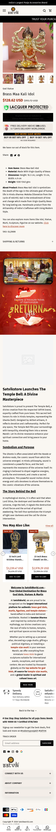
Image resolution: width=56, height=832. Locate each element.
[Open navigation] (4, 10)
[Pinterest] (17, 751)
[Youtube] (8, 751)
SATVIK (43, 731)
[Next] (53, 554)
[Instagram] (13, 751)
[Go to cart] (50, 10)
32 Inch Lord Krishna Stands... (15, 558)
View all (49, 526)
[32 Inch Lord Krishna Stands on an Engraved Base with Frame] (15, 542)
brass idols (29, 654)
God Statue (8, 88)
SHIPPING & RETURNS (14, 241)
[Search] (44, 10)
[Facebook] (4, 751)
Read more (28, 685)
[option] (8, 79)
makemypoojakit (30, 731)
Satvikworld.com (25, 822)
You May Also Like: (16, 525)
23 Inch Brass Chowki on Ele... (40, 558)
